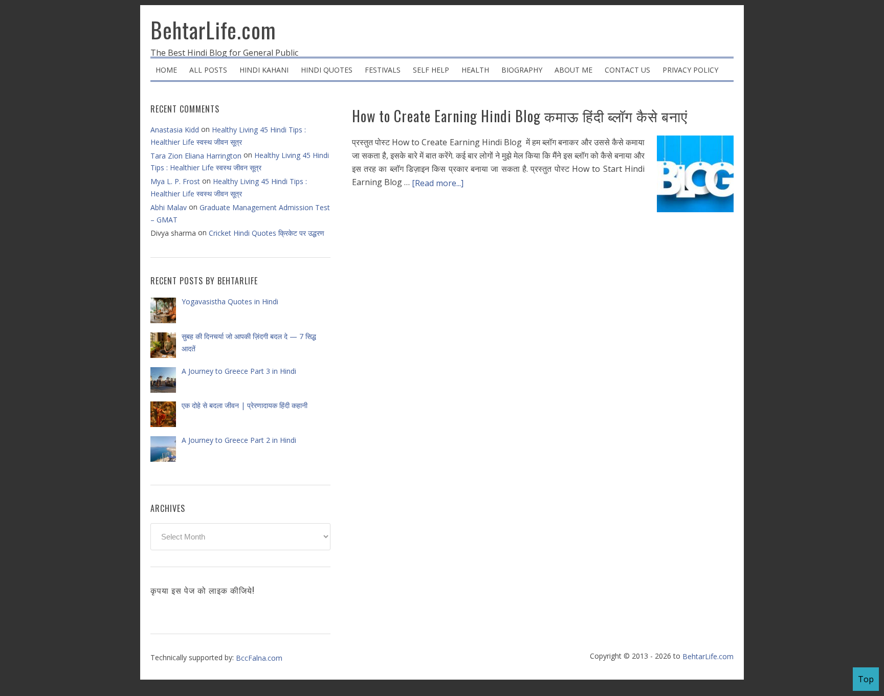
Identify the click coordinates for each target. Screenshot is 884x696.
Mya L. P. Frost (175, 181)
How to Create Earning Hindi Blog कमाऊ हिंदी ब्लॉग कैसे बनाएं (520, 115)
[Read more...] (437, 183)
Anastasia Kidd (174, 129)
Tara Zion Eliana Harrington (195, 156)
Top (866, 679)
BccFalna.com (259, 658)
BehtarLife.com (213, 30)
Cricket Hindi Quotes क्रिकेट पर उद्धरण (266, 233)
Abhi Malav (168, 207)
